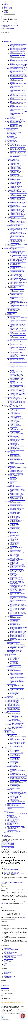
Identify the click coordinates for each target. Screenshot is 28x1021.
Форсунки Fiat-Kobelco (15, 416)
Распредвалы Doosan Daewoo (17, 506)
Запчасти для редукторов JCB (17, 152)
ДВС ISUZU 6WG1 (14, 563)
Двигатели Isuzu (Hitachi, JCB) (14, 650)
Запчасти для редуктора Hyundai (18, 149)
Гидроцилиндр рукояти (12, 190)
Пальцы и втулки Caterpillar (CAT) (15, 358)
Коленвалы (9, 514)
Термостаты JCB (14, 623)
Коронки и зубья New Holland (17, 267)
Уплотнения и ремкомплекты (14, 766)
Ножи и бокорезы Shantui (16, 275)
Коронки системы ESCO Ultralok (18, 259)
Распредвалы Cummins (15, 502)
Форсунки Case (13, 414)
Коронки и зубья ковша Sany (17, 270)
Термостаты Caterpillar (15, 617)
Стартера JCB (13, 540)
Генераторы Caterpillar (15, 550)
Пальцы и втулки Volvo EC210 (17, 391)
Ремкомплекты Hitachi (15, 785)
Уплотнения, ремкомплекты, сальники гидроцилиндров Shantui (18, 778)
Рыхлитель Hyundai (14, 692)
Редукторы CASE (11, 138)
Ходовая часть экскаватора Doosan (18, 76)
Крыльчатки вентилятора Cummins (18, 631)
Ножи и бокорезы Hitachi (16, 276)
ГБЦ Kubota (13, 483)
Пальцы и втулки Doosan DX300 (18, 398)
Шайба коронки (11, 313)
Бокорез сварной (14, 310)
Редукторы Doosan (11, 130)
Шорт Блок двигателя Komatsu (17, 644)
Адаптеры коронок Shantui (16, 294)
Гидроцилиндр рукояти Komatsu (18, 195)
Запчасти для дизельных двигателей (13, 405)
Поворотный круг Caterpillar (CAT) (15, 698)
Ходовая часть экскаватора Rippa (18, 792)
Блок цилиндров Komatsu (16, 470)
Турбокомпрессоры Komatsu (17, 487)
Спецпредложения (8, 836)
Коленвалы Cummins (15, 517)
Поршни (12, 452)
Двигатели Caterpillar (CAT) (14, 651)
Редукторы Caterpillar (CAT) (14, 132)
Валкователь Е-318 (11, 812)
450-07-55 (5, 988)
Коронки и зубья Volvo (15, 266)
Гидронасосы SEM (14, 174)
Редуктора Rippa (14, 799)
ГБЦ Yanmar (13, 479)
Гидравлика (7, 157)
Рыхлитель (9, 690)
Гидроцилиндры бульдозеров (14, 225)
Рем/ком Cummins (14, 767)
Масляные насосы (14, 533)
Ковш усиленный (14, 659)
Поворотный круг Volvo (13, 708)
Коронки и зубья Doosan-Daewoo (18, 262)
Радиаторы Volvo (14, 447)
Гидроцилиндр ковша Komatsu (17, 210)
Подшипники (10, 804)
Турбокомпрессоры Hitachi (16, 493)
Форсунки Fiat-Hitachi (15, 425)
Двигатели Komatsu (12, 643)
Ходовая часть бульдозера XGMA (18, 65)
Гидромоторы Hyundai (15, 182)
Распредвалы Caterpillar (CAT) (17, 508)
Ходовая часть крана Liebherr (17, 120)
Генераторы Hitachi (14, 554)
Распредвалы (10, 501)
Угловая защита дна (15, 309)
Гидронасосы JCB (14, 164)
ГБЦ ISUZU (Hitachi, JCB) (16, 475)
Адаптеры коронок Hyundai (17, 291)
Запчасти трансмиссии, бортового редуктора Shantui (18, 155)
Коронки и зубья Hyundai (16, 253)
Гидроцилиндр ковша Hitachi (17, 212)
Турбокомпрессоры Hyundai (17, 494)
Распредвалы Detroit (15, 510)
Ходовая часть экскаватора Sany (18, 102)
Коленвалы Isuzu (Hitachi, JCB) (17, 520)
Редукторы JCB (10, 136)
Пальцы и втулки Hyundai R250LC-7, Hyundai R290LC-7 (17, 375)
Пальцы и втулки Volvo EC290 (17, 389)
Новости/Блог (7, 977)
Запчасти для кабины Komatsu (17, 742)
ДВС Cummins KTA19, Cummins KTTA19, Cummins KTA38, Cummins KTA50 (18, 587)
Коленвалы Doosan (14, 524)
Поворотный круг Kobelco (13, 705)
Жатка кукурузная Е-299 (13, 823)
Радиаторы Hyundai (14, 444)
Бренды (5, 6)
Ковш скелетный (14, 662)
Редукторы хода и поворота (11, 128)
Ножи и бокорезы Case (15, 286)
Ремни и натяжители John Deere (18, 613)
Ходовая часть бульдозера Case (17, 53)
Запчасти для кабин (12, 734)
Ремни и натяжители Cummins (17, 612)
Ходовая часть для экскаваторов (15, 68)
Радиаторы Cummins (15, 448)
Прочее (5, 747)
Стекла (11, 735)
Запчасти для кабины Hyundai (17, 739)
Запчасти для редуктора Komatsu (18, 151)
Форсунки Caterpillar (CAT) (16, 418)
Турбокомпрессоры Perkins (16, 498)
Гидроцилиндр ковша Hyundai (17, 214)
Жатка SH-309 (10, 815)
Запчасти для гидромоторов (17, 189)
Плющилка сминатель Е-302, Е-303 (16, 827)
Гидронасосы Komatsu (15, 160)
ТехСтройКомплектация (10, 1)
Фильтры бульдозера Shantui (17, 723)
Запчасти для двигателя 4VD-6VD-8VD (17, 813)
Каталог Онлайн (8, 7)
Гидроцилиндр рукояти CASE (17, 203)
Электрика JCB (13, 765)
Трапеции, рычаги (11, 671)
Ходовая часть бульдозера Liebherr (18, 48)
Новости (6, 835)
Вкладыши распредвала (16, 459)
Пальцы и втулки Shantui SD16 (17, 401)
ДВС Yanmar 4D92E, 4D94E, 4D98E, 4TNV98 (17, 583)
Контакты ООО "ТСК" (9, 14)
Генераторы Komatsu (15, 555)
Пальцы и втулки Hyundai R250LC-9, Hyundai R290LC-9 (17, 377)
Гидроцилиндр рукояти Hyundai (18, 202)
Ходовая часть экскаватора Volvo (18, 74)
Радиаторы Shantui (14, 440)
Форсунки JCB (13, 410)
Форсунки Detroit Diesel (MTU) (17, 433)
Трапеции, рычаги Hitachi (16, 673)
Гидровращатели (11, 669)
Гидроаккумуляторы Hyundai (17, 247)
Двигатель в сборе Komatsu (16, 647)
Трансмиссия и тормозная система (15, 807)
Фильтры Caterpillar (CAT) (16, 716)
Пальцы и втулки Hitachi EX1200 (18, 337)
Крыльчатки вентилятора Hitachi (18, 634)
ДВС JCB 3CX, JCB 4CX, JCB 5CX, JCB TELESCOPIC (17, 590)
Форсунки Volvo (14, 423)
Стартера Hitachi (14, 539)
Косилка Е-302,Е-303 (12, 822)
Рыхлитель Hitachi (14, 693)
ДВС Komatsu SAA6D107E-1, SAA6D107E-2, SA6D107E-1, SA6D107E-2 (17, 572)
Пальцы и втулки (8, 314)
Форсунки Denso (14, 412)
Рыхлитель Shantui (14, 694)
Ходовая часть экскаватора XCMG (18, 111)
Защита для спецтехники (13, 308)
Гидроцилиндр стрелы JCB (16, 224)
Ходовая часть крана (12, 118)
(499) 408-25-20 (4, 903)
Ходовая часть (7, 41)
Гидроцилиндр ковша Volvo (17, 209)
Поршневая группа (11, 451)
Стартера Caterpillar (14, 542)
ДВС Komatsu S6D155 (15, 578)
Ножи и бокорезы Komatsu (16, 274)
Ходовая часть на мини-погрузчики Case (16, 123)
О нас (5, 3)
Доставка (6, 10)
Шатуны (12, 462)
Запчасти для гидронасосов (17, 176)
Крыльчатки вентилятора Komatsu (18, 627)
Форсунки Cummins (15, 421)
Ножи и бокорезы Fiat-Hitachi (17, 285)
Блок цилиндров (11, 466)
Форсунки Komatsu (14, 417)
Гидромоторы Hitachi (15, 179)
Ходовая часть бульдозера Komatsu (18, 44)
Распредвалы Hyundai (15, 509)
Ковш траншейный (14, 658)
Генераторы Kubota (14, 556)
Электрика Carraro (14, 762)
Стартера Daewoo (14, 543)
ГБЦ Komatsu (13, 477)
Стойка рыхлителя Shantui (16, 689)
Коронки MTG (13, 268)
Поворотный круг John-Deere (14, 704)
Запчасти (6, 4)
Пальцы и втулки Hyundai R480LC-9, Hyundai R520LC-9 (17, 385)
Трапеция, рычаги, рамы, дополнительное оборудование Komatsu (17, 681)
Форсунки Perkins (14, 424)
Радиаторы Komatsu (15, 437)
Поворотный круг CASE (13, 700)
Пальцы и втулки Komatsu (13, 316)
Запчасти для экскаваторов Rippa (15, 790)
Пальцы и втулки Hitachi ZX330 (18, 333)
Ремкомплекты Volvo (15, 773)
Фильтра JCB (13, 715)
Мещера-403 (10, 824)
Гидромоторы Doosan (15, 183)
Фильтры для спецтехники (13, 728)
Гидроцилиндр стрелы (12, 217)
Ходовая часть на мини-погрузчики (16, 121)
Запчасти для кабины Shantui (17, 743)
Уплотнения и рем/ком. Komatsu (18, 781)
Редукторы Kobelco (11, 140)
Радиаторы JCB (13, 443)
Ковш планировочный (15, 665)
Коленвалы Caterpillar (15, 521)
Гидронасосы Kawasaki (15, 168)
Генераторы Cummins (15, 551)
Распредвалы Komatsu (15, 504)
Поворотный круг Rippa (16, 794)
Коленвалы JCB (14, 519)
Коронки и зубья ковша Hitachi (17, 251)
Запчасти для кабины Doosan (17, 744)
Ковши (8, 655)
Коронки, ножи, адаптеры (10, 248)
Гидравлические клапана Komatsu (18, 228)
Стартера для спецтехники (16, 547)
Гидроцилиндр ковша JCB (16, 213)
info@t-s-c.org (7, 26)
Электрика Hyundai (14, 750)
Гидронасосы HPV (14, 170)
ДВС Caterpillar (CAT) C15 (16, 579)
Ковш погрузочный (14, 663)
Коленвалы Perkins (14, 528)
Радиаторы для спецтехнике (17, 450)
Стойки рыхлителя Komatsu (17, 688)
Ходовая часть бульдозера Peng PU (18, 67)
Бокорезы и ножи (11, 272)
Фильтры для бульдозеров (13, 720)
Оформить (3, 921)
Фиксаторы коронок (12, 312)
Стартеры (9, 536)
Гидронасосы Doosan (15, 167)
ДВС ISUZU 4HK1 (14, 560)
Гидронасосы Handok (15, 172)
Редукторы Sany (11, 143)
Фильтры (6, 712)
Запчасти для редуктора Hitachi (17, 148)
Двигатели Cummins (12, 648)
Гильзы (11, 460)
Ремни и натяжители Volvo (16, 615)
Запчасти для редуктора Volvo (17, 147)
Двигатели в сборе (8, 640)
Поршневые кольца (14, 454)
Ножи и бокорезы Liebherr (16, 280)
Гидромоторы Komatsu (15, 180)
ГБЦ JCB (12, 485)
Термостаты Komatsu (15, 619)
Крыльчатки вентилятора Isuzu (17, 635)
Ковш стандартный (14, 657)
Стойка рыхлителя (11, 684)
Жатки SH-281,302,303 (12, 817)
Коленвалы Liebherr (15, 527)
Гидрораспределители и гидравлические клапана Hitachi (18, 233)
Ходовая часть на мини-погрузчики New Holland (16, 126)
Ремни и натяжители (12, 602)
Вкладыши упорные (15, 458)
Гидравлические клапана (13, 226)
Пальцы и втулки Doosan (13, 397)
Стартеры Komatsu (14, 537)
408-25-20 (5, 985)
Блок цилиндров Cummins (16, 473)
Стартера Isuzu (13, 546)
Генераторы (10, 548)
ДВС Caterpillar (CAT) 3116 (16, 581)
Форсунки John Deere (15, 431)
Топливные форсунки (12, 406)
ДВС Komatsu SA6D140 (16, 577)
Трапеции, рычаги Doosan (16, 674)
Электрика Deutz (14, 761)
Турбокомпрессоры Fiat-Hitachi (17, 500)
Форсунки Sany (13, 427)
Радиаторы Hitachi (14, 436)
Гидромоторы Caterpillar (16, 186)
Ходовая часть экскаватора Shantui (18, 88)
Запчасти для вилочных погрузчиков (16, 803)
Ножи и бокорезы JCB (15, 283)
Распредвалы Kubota (15, 513)
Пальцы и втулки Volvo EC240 (17, 393)
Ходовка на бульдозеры (12, 42)
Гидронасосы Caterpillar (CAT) (17, 171)
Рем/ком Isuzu (13, 769)
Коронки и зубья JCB (15, 264)
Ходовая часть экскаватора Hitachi (18, 69)
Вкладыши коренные (15, 455)
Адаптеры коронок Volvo (16, 301)
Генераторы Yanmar (14, 558)
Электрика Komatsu (15, 757)
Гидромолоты (10, 666)
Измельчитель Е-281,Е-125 (13, 819)
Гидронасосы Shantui (15, 175)
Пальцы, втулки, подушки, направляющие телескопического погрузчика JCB (18, 355)
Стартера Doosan (14, 544)
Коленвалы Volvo (14, 523)
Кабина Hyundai (11, 732)
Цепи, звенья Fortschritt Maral (14, 831)
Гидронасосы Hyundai (15, 166)
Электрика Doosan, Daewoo (17, 763)
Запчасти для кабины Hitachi (17, 740)
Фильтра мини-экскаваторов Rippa (18, 793)
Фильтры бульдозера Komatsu (17, 721)
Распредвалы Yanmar (15, 512)
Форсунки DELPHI (14, 428)
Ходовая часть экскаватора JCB (18, 75)
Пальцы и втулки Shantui (13, 400)
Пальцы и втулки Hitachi (13, 322)
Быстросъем (10, 696)
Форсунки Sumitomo (15, 413)
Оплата (5, 11)
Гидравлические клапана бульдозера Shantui (16, 242)
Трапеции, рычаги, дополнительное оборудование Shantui (17, 677)
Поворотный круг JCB (12, 703)
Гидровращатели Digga (15, 670)
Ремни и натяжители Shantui (17, 604)
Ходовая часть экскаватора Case (18, 95)
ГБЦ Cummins (13, 481)
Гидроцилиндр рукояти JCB (17, 198)
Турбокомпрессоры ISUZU (16, 497)
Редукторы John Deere (12, 141)
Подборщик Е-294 (11, 828)
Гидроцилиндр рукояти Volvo (17, 191)
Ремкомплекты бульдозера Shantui (18, 780)
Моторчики (9, 789)
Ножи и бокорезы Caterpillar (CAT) (18, 279)
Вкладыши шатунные (15, 456)
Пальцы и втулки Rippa (16, 796)
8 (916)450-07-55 (13, 25)
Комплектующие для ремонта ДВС (15, 559)
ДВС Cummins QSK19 (15, 592)
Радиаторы (9, 435)
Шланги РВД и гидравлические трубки (17, 244)
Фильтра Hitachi (14, 717)
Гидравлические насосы (13, 159)
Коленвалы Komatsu (15, 516)
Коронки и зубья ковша (12, 249)
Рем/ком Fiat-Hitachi (15, 788)
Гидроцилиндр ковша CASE (17, 216)
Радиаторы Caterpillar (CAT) (17, 439)
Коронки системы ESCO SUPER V (18, 258)
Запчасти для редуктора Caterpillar (18, 145)
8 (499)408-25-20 (5, 25)
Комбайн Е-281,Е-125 (12, 820)
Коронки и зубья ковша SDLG (17, 271)
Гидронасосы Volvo (14, 163)
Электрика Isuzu (14, 751)
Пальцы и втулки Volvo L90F (17, 390)
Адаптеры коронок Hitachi (16, 293)
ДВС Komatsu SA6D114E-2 (16, 569)
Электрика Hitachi (14, 754)
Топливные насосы (14, 535)
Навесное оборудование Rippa (17, 801)
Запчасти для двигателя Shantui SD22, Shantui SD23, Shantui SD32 (18, 596)
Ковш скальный (14, 661)
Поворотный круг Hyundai (13, 709)
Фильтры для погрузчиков (13, 724)
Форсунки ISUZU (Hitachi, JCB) (18, 408)
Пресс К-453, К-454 (12, 830)
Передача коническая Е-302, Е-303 (15, 826)
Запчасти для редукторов (13, 144)
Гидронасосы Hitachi (15, 161)
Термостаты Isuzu (14, 620)
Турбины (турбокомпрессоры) (14, 486)
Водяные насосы (14, 532)
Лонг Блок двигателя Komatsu (17, 646)
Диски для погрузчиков (13, 809)
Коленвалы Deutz (14, 525)
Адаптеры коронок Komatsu (17, 299)
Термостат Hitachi (14, 621)
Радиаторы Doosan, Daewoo (17, 446)
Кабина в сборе (7, 730)
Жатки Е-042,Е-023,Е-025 (13, 816)
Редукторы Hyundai (12, 134)
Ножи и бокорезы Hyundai (16, 278)
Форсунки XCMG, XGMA (16, 429)
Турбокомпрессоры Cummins (17, 489)
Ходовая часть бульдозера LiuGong (18, 64)
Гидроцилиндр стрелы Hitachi (17, 222)
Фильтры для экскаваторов (13, 713)
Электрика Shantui (14, 759)
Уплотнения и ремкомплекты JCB (18, 776)
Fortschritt (6, 811)
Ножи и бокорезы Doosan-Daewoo (18, 282)
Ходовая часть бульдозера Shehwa (18, 60)
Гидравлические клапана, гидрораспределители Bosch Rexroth (17, 236)
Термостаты (10, 616)
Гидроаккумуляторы (12, 245)
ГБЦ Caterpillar (13, 478)
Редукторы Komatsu (12, 137)
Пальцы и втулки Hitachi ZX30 (17, 324)
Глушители (9, 808)
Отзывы (6, 12)
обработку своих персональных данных (13, 918)
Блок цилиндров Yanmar (16, 471)
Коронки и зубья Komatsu (16, 252)
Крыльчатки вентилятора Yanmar (18, 632)
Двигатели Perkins (11, 652)
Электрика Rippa (14, 797)
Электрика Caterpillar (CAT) (17, 753)
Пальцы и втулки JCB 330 (16, 352)
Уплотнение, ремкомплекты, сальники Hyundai (17, 783)
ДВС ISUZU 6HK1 (14, 562)
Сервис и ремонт (8, 8)
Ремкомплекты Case (15, 786)
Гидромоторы (10, 178)
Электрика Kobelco (14, 758)
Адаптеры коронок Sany (16, 295)
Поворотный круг (8, 697)
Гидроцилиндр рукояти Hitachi (17, 197)
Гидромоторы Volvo (15, 184)
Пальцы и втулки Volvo (13, 387)
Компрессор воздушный (13, 805)
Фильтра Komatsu (14, 719)
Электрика (9, 748)
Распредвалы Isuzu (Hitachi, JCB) (18, 505)
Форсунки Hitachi (14, 409)
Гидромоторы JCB (14, 187)
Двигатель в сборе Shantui (13, 642)
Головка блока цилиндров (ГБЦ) (15, 474)
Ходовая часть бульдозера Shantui (18, 49)
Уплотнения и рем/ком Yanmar (17, 774)
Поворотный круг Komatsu (13, 707)
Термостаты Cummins (15, 624)
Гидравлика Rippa (14, 800)
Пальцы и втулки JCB (12, 340)
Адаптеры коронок (11, 287)
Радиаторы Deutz (14, 441)
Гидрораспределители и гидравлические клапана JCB (17, 239)
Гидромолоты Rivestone (16, 667)
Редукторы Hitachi (11, 133)
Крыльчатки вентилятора (13, 625)
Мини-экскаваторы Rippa (10, 832)
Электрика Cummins (15, 755)
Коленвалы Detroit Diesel (16, 529)
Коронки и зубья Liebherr (16, 263)
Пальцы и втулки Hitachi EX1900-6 (18, 339)
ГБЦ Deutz (12, 482)
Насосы (8, 531)
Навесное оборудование (10, 654)
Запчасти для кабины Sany (16, 746)
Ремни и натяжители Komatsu (17, 608)
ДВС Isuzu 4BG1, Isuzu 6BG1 (17, 565)
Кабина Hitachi (10, 731)
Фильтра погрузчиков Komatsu (17, 726)
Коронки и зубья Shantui (16, 260)
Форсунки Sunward (14, 432)
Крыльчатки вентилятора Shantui (18, 639)
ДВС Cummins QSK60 (15, 598)
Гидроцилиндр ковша (12, 205)
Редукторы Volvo (11, 129)
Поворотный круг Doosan (13, 711)
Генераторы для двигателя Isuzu (18, 552)
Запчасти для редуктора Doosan (18, 153)
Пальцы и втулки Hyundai (13, 364)
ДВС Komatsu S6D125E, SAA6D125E (16, 575)
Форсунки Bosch (14, 420)
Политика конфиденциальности (9, 1002)
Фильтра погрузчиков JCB (16, 727)
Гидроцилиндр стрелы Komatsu (18, 221)
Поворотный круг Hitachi (13, 701)
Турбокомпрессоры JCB (16, 496)
